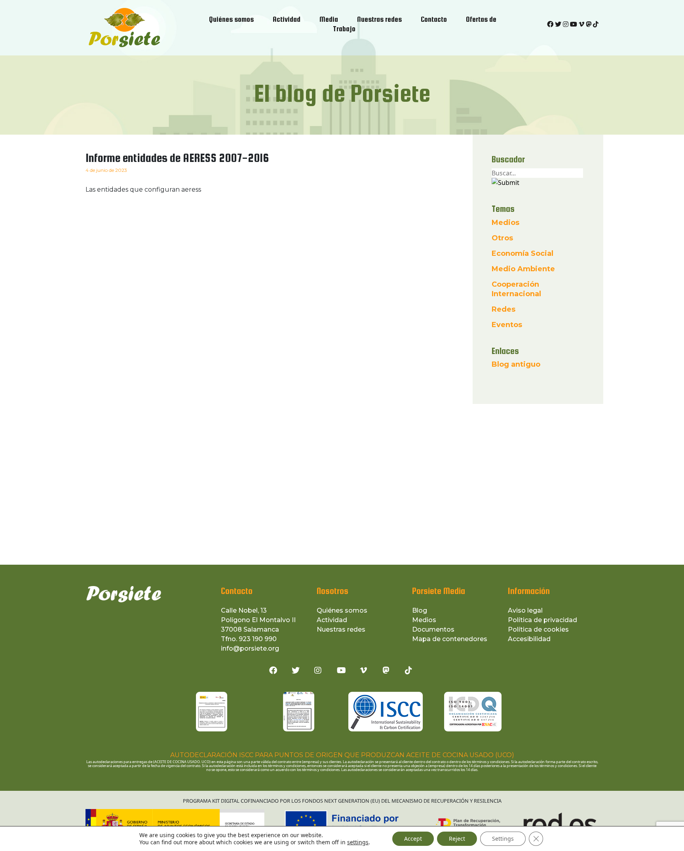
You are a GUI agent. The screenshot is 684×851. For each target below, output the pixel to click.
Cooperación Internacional (516, 289)
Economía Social (522, 253)
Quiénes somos (342, 610)
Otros (502, 238)
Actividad (332, 620)
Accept (413, 838)
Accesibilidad (529, 639)
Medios (505, 222)
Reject (457, 838)
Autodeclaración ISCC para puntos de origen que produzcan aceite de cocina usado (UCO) (342, 755)
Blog (419, 610)
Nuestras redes (341, 629)
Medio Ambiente (523, 269)
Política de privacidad (542, 620)
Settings (503, 838)
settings (358, 842)
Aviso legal (525, 610)
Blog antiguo (516, 364)
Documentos (433, 629)
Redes (503, 309)
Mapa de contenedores (449, 639)
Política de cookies (538, 629)
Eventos (507, 324)
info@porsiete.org (250, 648)
